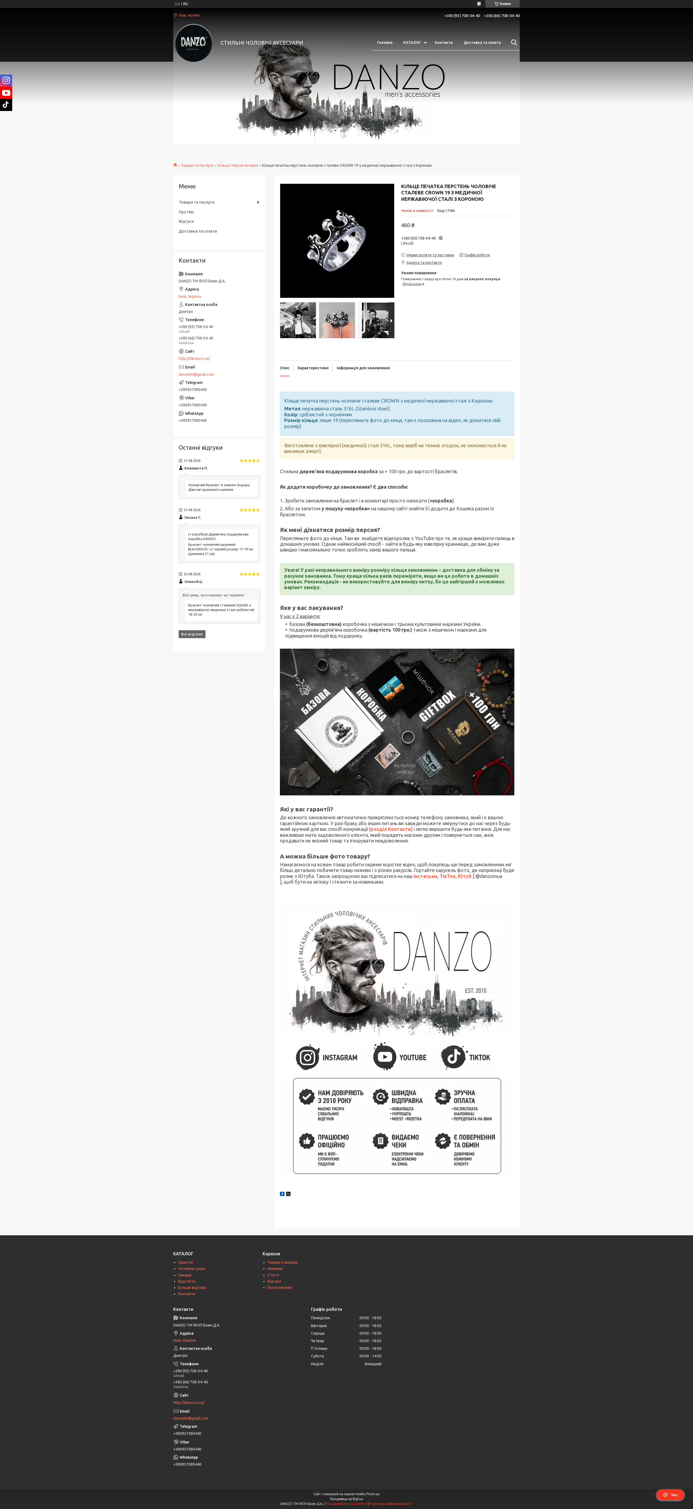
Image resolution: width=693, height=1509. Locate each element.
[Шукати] (513, 42)
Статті (273, 1275)
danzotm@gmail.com (196, 374)
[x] (288, 1195)
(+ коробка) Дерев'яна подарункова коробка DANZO (218, 536)
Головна (385, 42)
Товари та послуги (197, 165)
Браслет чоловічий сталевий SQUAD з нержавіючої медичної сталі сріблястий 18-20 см (221, 609)
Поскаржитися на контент (346, 1503)
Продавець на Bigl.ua (346, 1499)
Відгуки (186, 221)
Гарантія (185, 1262)
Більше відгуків (192, 1287)
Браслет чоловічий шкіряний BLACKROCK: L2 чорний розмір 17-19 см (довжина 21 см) (220, 549)
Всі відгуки (192, 634)
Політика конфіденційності (391, 1503)
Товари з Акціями (282, 1262)
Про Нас (186, 212)
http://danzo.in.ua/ (194, 358)
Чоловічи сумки (191, 1268)
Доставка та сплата (482, 42)
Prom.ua (373, 1494)
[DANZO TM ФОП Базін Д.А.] (193, 42)
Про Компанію (279, 1287)
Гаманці (184, 1275)
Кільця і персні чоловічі (238, 165)
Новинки (275, 1268)
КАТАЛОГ (412, 42)
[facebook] (282, 1195)
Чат (674, 1495)
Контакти (444, 42)
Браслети (186, 1281)
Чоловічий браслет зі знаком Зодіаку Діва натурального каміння (219, 487)
